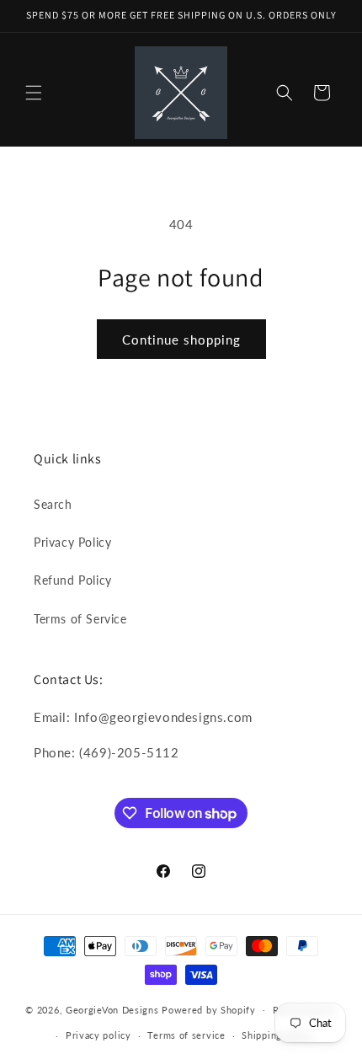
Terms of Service (80, 619)
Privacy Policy (72, 542)
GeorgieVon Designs (112, 1008)
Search (53, 504)
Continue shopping (181, 339)
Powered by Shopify (209, 1008)
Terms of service (186, 1035)
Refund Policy (73, 580)
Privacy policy (98, 1035)
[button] (33, 92)
